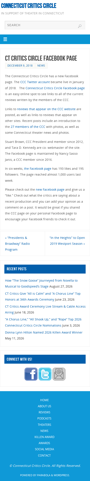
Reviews (44, 412)
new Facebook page (50, 189)
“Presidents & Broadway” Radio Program (17, 244)
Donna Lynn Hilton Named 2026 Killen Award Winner (44, 332)
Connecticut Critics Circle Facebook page (55, 88)
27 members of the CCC (28, 127)
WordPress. (62, 475)
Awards (44, 443)
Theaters (44, 425)
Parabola (43, 475)
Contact (44, 455)
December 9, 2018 (20, 65)
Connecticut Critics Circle (28, 5)
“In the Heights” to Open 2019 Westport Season (67, 241)
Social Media (44, 449)
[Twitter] (45, 379)
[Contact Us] (59, 379)
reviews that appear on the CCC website (46, 109)
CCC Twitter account (35, 82)
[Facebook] (31, 379)
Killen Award (44, 437)
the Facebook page (37, 168)
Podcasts (44, 418)
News (41, 65)
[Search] (80, 26)
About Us (44, 406)
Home (44, 400)
